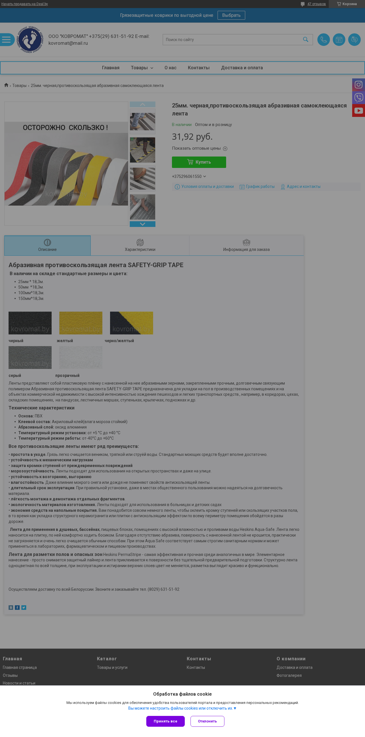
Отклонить (207, 721)
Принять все (165, 721)
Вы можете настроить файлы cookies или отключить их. (180, 708)
